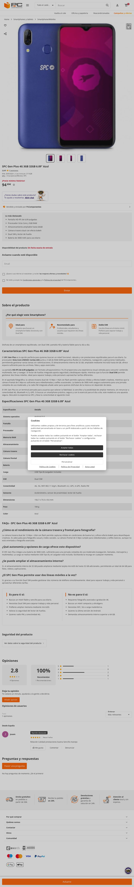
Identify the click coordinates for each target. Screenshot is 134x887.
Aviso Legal (90, 466)
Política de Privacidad (70, 466)
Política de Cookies (47, 466)
